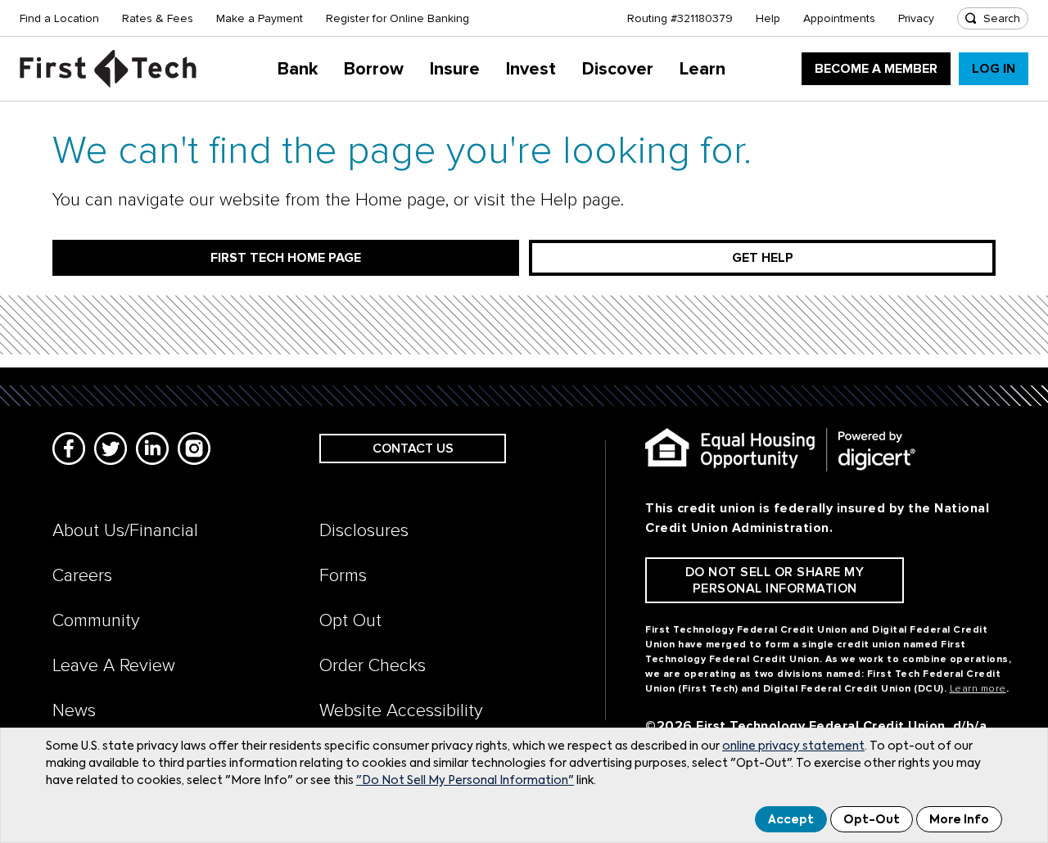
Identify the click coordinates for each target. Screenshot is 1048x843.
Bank (298, 69)
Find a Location (59, 18)
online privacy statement (793, 746)
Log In (993, 69)
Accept (791, 820)
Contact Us (413, 448)
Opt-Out (871, 820)
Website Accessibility (401, 711)
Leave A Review (113, 666)
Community (96, 621)
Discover (617, 69)
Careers (82, 576)
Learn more (978, 689)
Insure (455, 69)
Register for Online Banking (397, 18)
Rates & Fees (157, 18)
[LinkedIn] (152, 448)
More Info (959, 820)
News (74, 711)
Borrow (374, 69)
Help (768, 18)
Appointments (839, 18)
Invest (531, 69)
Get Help (762, 258)
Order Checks (372, 666)
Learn (702, 69)
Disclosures (364, 531)
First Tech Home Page (285, 258)
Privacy (916, 18)
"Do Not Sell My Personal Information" (465, 781)
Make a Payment (259, 18)
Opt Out (350, 621)
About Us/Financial (125, 531)
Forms (343, 576)
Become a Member (876, 69)
